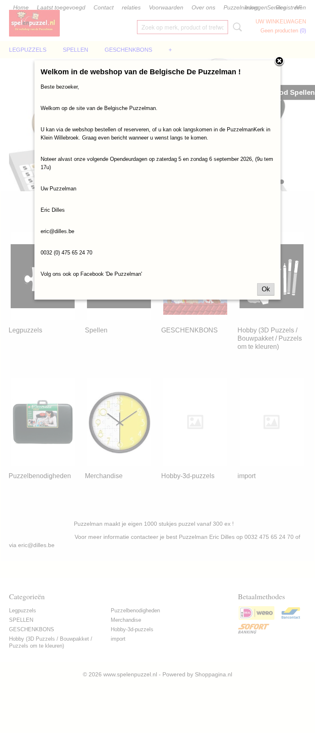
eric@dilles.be (57, 231)
